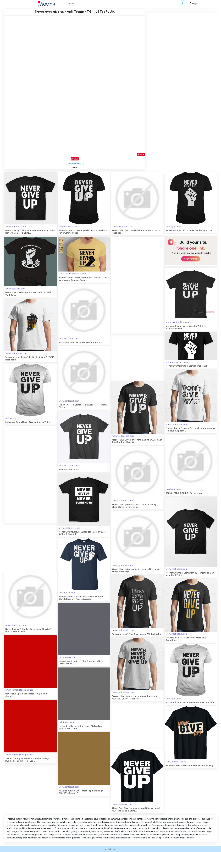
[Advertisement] (135, 285)
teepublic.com (74, 163)
